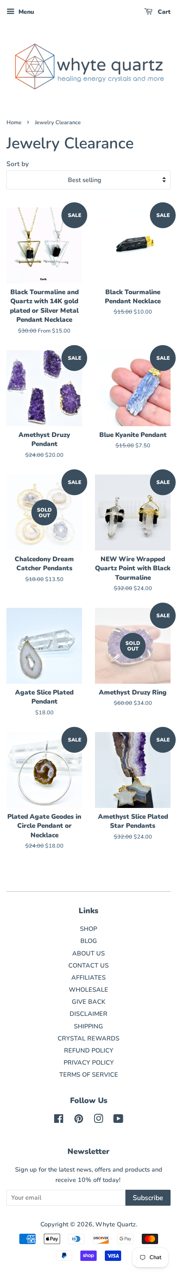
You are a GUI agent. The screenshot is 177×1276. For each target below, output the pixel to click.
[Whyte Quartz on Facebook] (59, 1120)
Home (13, 122)
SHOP (88, 928)
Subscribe (148, 1198)
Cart (163, 12)
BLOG (88, 941)
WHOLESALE (88, 989)
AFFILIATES (88, 977)
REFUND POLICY (88, 1050)
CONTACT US (88, 965)
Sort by (17, 164)
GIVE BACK (88, 1001)
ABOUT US (88, 953)
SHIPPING (88, 1026)
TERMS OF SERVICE (88, 1074)
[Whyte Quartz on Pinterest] (78, 1120)
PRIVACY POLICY (89, 1062)
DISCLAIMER (88, 1013)
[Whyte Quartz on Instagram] (98, 1120)
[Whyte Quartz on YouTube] (118, 1120)
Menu (25, 12)
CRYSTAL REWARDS (88, 1038)
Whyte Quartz (115, 1224)
